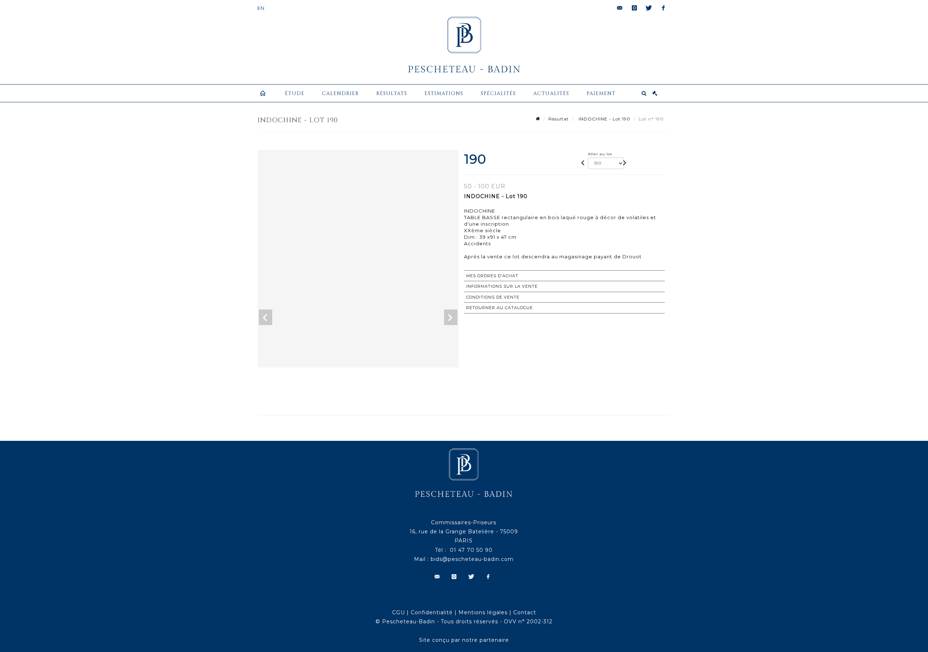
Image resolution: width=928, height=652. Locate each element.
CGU (398, 612)
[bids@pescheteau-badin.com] (620, 8)
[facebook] (663, 8)
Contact (524, 612)
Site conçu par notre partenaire (464, 640)
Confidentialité (432, 612)
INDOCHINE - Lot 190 (603, 119)
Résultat (558, 119)
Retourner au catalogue (499, 307)
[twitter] (649, 8)
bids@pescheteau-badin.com (472, 559)
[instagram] (634, 8)
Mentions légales (483, 612)
